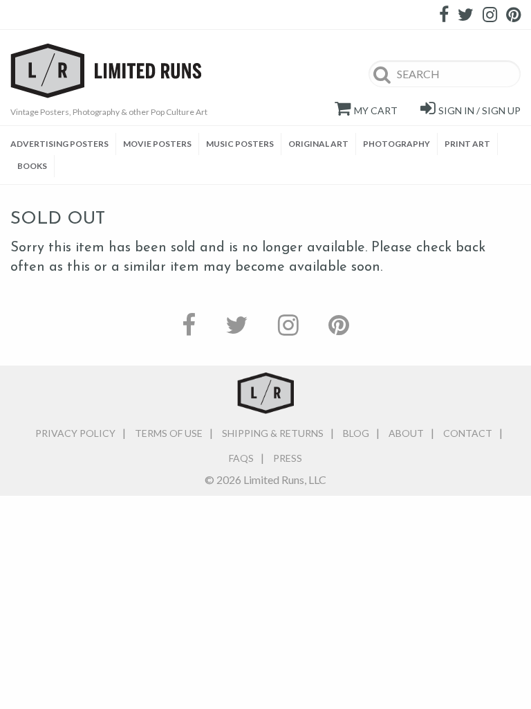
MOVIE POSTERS (157, 143)
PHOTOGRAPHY (396, 143)
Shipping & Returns (273, 433)
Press (287, 458)
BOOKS (32, 166)
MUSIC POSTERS (240, 143)
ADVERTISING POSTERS (59, 143)
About (406, 433)
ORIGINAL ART (318, 143)
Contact (467, 433)
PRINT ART (467, 143)
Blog (356, 433)
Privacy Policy (75, 433)
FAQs (241, 458)
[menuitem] (63, 144)
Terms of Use (169, 433)
